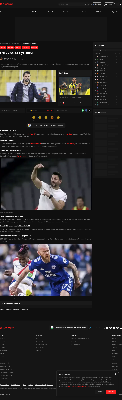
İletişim (30, 385)
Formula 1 (51, 12)
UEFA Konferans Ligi (6, 369)
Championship (26, 47)
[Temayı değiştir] (119, 4)
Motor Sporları (117, 345)
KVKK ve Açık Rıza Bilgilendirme (44, 385)
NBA (37, 338)
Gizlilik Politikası (15, 385)
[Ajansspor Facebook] (107, 328)
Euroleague (39, 341)
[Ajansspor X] (110, 328)
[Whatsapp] (83, 110)
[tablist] (107, 50)
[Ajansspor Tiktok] (117, 328)
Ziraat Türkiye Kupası (6, 372)
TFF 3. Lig (2, 348)
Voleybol (34, 12)
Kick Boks (115, 354)
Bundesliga (3, 351)
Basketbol (18, 12)
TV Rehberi (99, 12)
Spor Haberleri (4, 43)
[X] (89, 110)
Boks (113, 351)
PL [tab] (109, 50)
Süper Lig (2, 338)
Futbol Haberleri (15, 43)
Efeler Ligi (74, 341)
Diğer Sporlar (116, 12)
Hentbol (114, 338)
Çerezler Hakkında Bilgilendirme (78, 386)
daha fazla (87, 73)
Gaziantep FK (34, 47)
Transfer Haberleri (6, 375)
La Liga (2, 357)
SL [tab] (95, 50)
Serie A (2, 360)
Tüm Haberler (67, 12)
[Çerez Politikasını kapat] (115, 374)
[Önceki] (60, 103)
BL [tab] (119, 50)
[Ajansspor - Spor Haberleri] (7, 4)
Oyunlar (84, 12)
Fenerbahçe (10, 47)
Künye (24, 385)
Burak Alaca (11, 58)
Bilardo (114, 363)
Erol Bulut (3, 47)
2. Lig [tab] (105, 50)
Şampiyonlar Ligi (5, 363)
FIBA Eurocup (40, 348)
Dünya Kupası (4, 378)
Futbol (2, 12)
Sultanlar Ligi (75, 345)
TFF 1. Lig (2, 341)
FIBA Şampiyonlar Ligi (42, 345)
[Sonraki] (89, 103)
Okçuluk (114, 369)
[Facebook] (86, 110)
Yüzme (114, 360)
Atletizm (114, 348)
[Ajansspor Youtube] (121, 328)
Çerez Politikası (4, 385)
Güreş (114, 341)
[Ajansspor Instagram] (114, 328)
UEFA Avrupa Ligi (5, 366)
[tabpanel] (107, 79)
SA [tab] (116, 50)
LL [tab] (112, 50)
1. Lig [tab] (100, 50)
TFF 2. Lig (2, 345)
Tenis (113, 357)
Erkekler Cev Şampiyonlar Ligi (80, 338)
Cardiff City (17, 47)
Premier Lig (3, 354)
